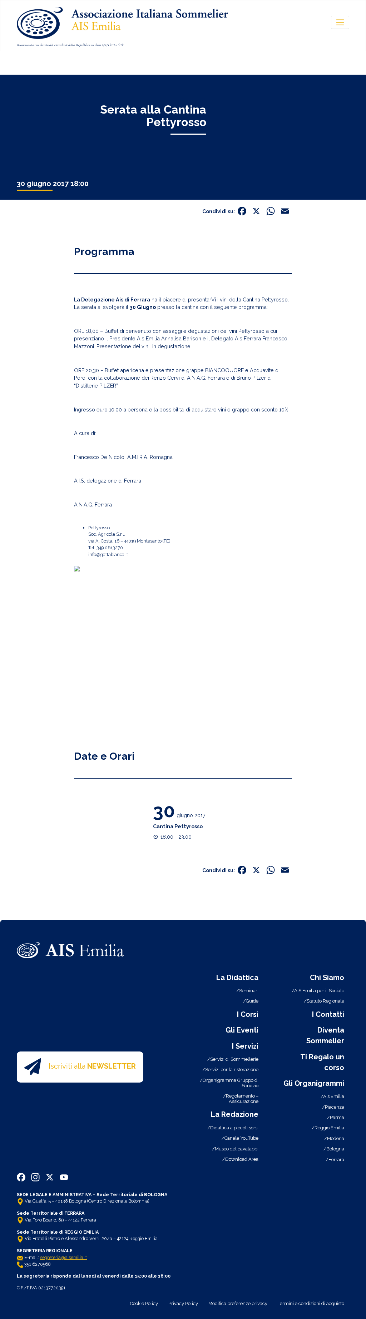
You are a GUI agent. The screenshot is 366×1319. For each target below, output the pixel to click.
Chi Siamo (327, 977)
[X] (256, 212)
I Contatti (328, 1014)
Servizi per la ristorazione (231, 1069)
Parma (337, 1117)
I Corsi (247, 1014)
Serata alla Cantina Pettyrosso (153, 116)
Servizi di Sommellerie (234, 1059)
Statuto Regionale (325, 1001)
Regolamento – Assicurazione (242, 1098)
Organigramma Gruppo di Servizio (230, 1083)
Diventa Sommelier (325, 1035)
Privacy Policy (183, 1303)
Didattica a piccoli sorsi (234, 1127)
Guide (252, 1001)
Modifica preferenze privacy (237, 1303)
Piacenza (334, 1107)
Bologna (335, 1148)
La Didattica (237, 977)
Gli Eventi (242, 1030)
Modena (335, 1138)
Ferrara (336, 1159)
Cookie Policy (144, 1303)
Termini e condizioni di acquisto (311, 1303)
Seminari (248, 990)
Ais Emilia (333, 1096)
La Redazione (234, 1114)
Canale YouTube (241, 1138)
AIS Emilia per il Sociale (319, 990)
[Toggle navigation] (340, 22)
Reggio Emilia (329, 1127)
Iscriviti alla (92, 1066)
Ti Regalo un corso (322, 1062)
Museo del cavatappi (236, 1148)
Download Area (241, 1159)
